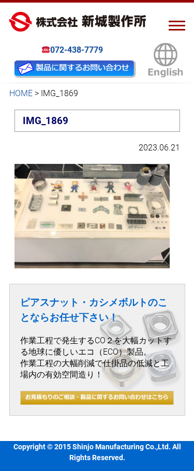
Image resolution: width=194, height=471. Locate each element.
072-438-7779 (76, 50)
